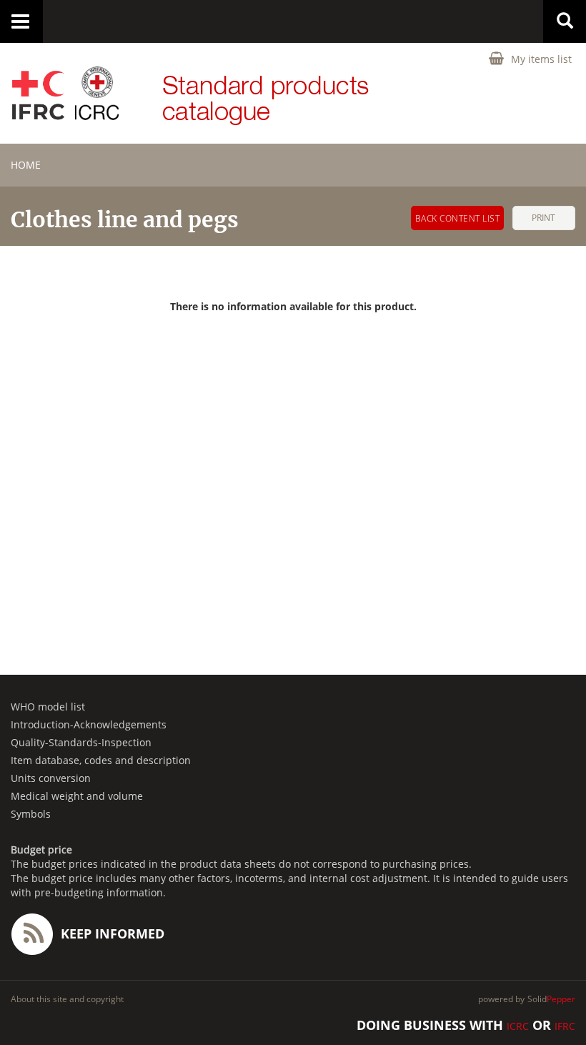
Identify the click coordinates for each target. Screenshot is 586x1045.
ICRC (518, 1026)
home (26, 165)
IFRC (565, 1026)
